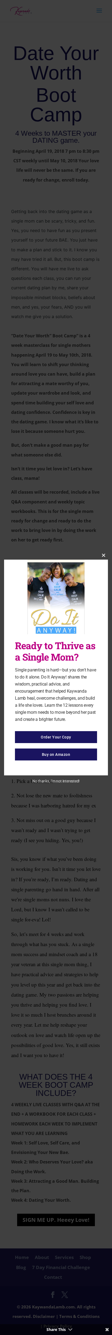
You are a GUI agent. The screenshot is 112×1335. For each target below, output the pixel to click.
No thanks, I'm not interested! (56, 781)
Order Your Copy (56, 737)
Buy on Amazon (56, 754)
